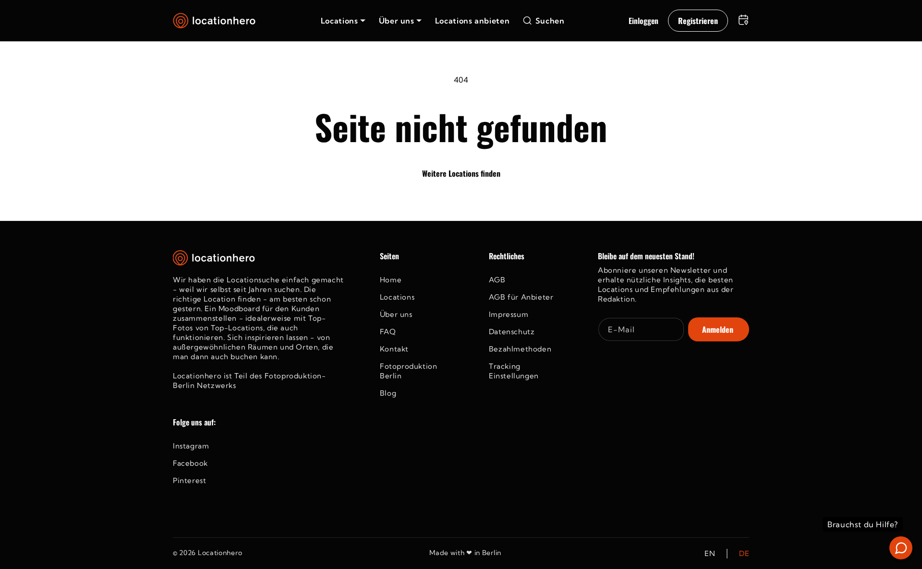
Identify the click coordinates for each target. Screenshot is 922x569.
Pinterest (189, 480)
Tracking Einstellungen (514, 371)
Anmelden (717, 329)
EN (709, 553)
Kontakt (394, 348)
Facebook (190, 463)
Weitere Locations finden (461, 173)
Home (390, 279)
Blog (388, 393)
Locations (397, 297)
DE (744, 553)
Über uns (396, 314)
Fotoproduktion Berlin (408, 371)
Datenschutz (512, 331)
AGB (497, 279)
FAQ (388, 331)
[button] (343, 20)
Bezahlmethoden (520, 348)
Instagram (191, 445)
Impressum (508, 314)
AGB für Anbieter (521, 297)
